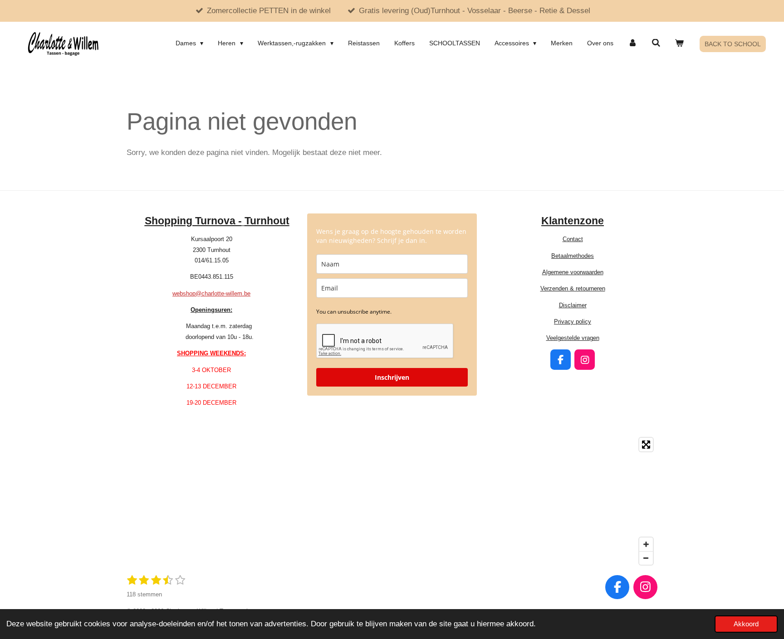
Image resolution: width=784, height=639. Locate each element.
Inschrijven (392, 377)
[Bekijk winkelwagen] (679, 43)
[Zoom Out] (646, 558)
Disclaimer (573, 305)
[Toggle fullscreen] (646, 444)
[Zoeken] (656, 43)
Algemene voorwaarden (572, 272)
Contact (573, 239)
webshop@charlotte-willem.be (211, 293)
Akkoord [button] (746, 624)
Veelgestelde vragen (572, 337)
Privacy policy (572, 321)
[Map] (392, 501)
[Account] (632, 43)
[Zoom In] (646, 544)
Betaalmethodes (572, 255)
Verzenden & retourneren (572, 288)
